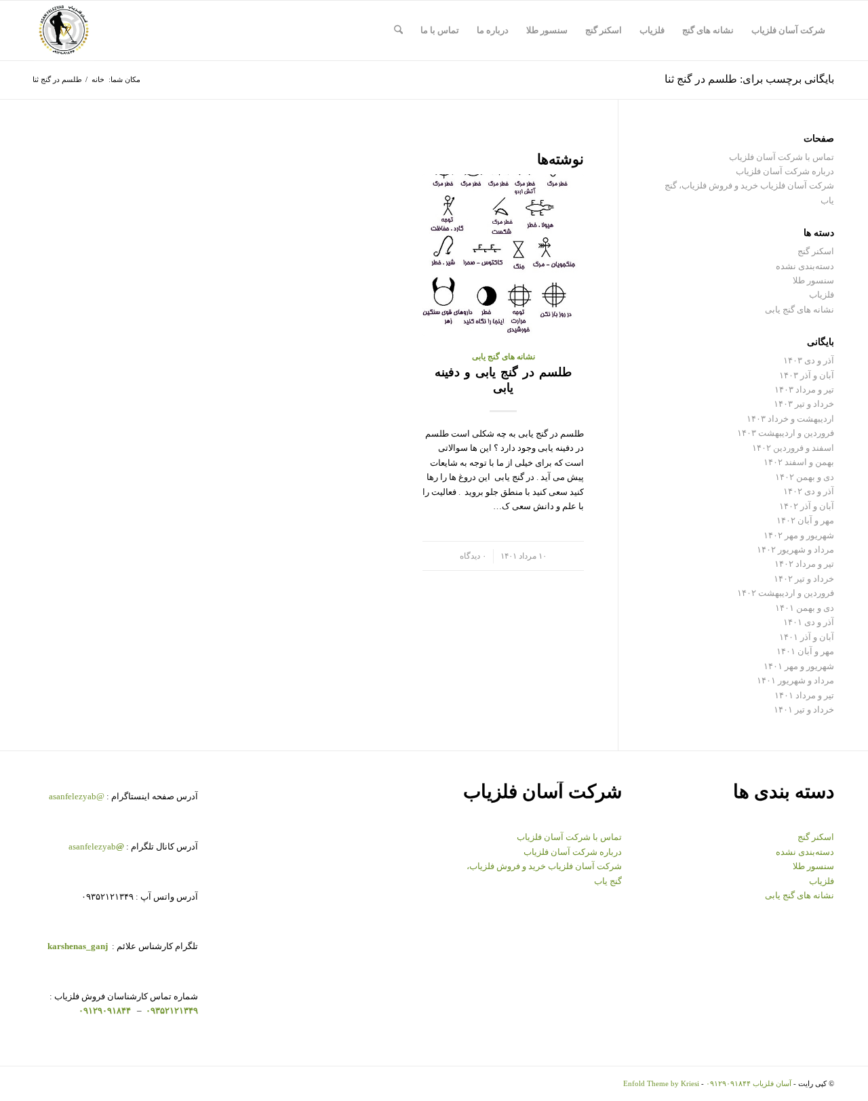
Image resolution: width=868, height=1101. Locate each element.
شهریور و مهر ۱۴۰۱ (799, 666)
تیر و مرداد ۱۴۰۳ (804, 389)
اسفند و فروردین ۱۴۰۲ (793, 448)
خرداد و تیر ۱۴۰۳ (804, 404)
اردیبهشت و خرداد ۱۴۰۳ (790, 419)
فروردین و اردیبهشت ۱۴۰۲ (785, 593)
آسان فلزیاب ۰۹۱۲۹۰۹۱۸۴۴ (748, 1083)
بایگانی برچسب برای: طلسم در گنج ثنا (749, 79)
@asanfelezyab (76, 796)
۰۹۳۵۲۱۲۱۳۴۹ (171, 1010)
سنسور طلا (813, 280)
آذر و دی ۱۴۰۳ (808, 360)
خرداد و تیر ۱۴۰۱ (804, 709)
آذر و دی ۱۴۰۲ (808, 491)
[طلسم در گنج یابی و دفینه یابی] (503, 255)
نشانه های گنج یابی (503, 357)
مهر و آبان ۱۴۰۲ (805, 520)
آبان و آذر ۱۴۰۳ (806, 375)
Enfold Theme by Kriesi (661, 1083)
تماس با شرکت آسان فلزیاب (781, 157)
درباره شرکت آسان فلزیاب (785, 171)
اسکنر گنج (815, 251)
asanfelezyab (96, 846)
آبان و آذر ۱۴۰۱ (806, 637)
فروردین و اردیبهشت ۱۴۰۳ (785, 433)
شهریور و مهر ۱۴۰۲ (799, 535)
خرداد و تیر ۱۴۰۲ (804, 579)
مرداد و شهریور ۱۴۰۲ (795, 549)
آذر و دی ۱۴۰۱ (808, 622)
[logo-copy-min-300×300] (64, 30)
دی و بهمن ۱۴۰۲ (804, 477)
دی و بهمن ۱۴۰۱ (804, 608)
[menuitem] (788, 30)
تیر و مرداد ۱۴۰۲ (804, 564)
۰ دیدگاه (473, 556)
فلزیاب (821, 294)
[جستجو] (398, 30)
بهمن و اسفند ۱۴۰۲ (799, 462)
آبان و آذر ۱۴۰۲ (806, 506)
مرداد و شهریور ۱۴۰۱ (795, 680)
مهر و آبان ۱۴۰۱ (805, 651)
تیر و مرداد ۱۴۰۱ (804, 695)
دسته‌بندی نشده (805, 266)
